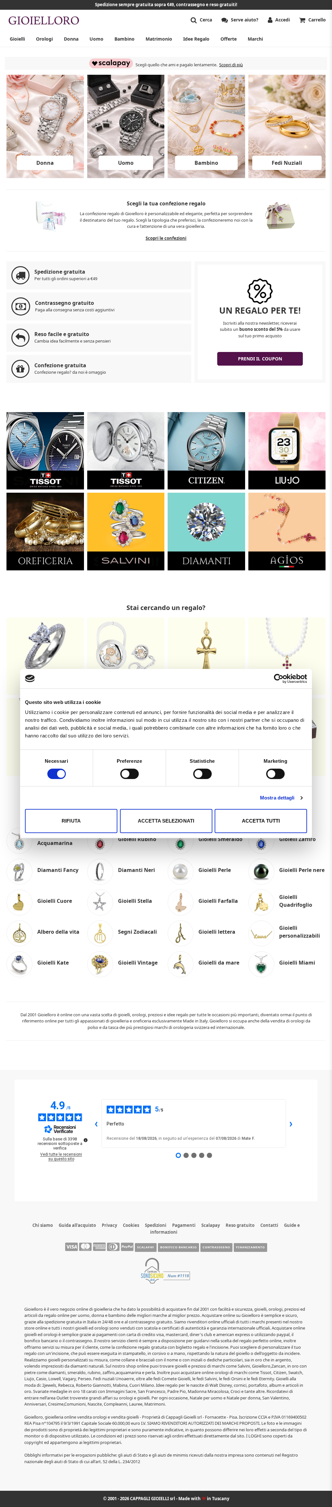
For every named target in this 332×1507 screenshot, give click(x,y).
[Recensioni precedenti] (96, 1123)
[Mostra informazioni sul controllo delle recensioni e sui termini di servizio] (85, 1140)
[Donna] (45, 176)
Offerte (228, 39)
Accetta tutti (261, 821)
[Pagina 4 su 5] (201, 1155)
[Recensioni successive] (291, 1123)
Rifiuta (71, 821)
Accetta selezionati (166, 821)
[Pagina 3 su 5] (193, 1155)
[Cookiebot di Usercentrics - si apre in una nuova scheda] (278, 678)
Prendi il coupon (260, 359)
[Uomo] (126, 176)
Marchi (255, 39)
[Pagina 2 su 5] (186, 1155)
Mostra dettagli (277, 797)
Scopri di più (231, 65)
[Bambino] (206, 176)
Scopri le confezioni (166, 238)
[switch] (129, 774)
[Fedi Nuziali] (287, 176)
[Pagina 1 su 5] (178, 1155)
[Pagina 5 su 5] (209, 1155)
